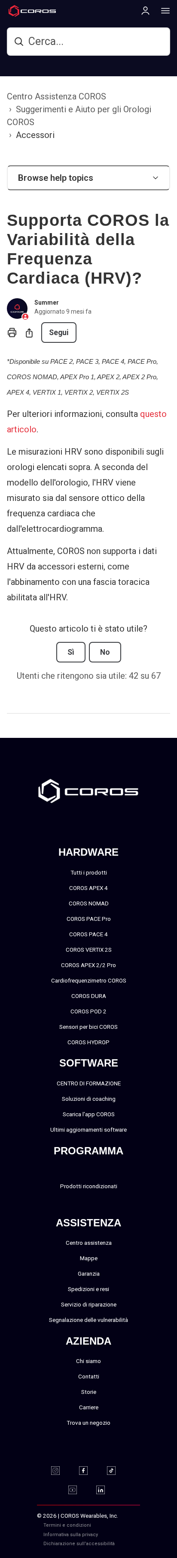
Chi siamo (88, 1360)
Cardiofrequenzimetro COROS (88, 980)
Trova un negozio (88, 1422)
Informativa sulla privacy (70, 1534)
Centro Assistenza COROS (56, 96)
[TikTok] (116, 1470)
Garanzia (89, 1273)
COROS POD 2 (88, 1011)
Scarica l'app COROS (89, 1114)
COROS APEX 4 (88, 887)
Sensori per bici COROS (88, 1026)
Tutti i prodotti (88, 872)
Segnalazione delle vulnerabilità (88, 1319)
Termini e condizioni (67, 1525)
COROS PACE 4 (88, 934)
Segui (59, 332)
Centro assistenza (89, 1242)
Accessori (35, 135)
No (105, 652)
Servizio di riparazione (88, 1304)
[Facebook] (88, 1470)
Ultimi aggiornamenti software (88, 1129)
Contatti (88, 1376)
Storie (88, 1391)
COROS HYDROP (88, 1042)
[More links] (162, 10)
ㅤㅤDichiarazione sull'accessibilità (79, 1543)
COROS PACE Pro (89, 918)
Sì (70, 652)
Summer (46, 302)
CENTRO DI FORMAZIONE (89, 1083)
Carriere (88, 1407)
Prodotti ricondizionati (88, 1186)
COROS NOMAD (89, 903)
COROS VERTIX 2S (89, 949)
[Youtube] (78, 1490)
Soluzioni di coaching (89, 1098)
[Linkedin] (106, 1490)
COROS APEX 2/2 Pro (88, 965)
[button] (88, 177)
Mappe (89, 1258)
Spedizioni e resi (88, 1288)
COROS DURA (88, 995)
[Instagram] (60, 1470)
